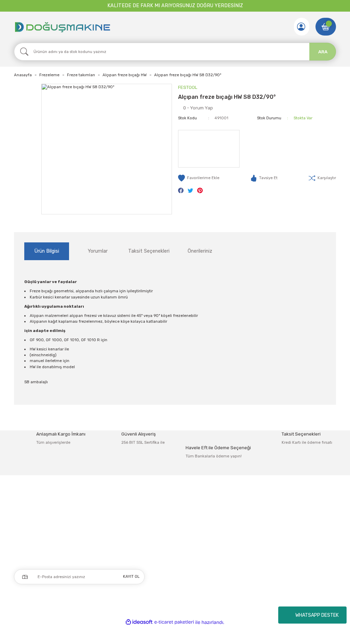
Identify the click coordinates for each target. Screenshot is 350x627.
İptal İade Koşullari (298, 532)
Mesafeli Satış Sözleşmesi (305, 507)
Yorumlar (98, 251)
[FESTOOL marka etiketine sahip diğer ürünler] (209, 149)
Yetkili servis (228, 556)
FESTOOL (187, 87)
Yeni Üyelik (162, 507)
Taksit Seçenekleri (149, 251)
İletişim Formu (229, 519)
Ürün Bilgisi (47, 251)
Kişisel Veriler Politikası (302, 544)
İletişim (222, 507)
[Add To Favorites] (198, 178)
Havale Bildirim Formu (237, 532)
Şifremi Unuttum (168, 532)
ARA (322, 51)
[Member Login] (301, 27)
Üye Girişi (160, 519)
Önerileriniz (200, 251)
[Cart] (325, 27)
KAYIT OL (131, 576)
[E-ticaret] (174, 622)
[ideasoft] (139, 622)
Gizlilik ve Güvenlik (297, 519)
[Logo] (62, 26)
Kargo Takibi (227, 544)
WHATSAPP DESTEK (317, 615)
